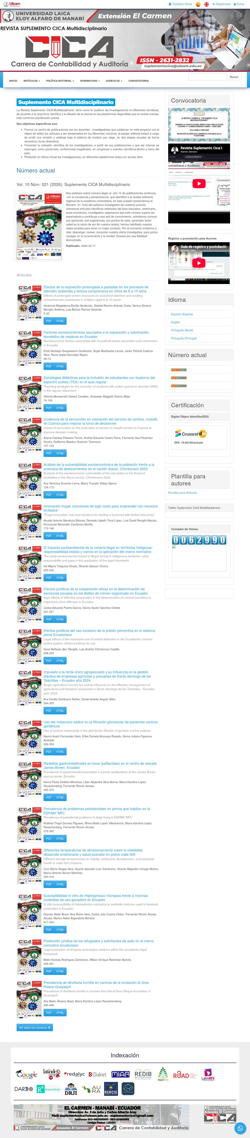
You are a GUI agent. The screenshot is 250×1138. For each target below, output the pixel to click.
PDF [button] (49, 321)
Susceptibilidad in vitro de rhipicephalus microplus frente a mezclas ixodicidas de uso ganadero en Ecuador (101, 901)
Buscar (234, 77)
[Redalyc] (74, 1074)
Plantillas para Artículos (182, 493)
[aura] (91, 1088)
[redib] (143, 1074)
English (175, 322)
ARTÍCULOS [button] (30, 80)
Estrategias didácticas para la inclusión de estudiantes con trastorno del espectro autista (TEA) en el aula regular (101, 383)
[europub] (163, 1074)
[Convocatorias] (199, 124)
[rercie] (111, 1088)
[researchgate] (49, 1088)
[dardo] (24, 1088)
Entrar (240, 4)
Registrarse (222, 4)
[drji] (71, 1088)
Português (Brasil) (182, 330)
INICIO (13, 80)
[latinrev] (208, 1074)
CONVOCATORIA (139, 80)
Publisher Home (182, 4)
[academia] (128, 1088)
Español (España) (182, 314)
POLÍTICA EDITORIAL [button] (59, 80)
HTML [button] (60, 321)
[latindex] (51, 1074)
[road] (185, 1074)
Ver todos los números (33, 1027)
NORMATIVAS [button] (89, 80)
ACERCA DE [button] (113, 80)
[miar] (120, 1074)
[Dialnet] (97, 1074)
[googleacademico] (26, 1074)
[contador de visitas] (199, 539)
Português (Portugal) (184, 338)
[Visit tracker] (199, 558)
